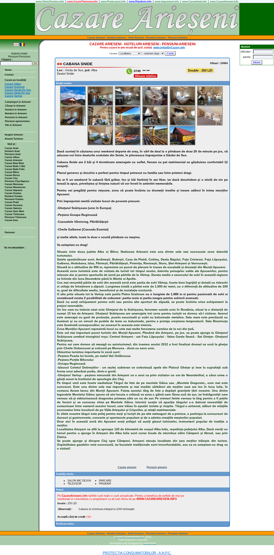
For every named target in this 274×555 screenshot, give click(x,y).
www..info (50, 1)
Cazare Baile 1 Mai (15, 166)
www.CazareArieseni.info (224, 1)
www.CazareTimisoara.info (82, 1)
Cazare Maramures (15, 187)
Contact (9, 74)
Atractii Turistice (14, 138)
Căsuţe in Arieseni (15, 105)
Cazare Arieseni (13, 160)
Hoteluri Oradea (13, 196)
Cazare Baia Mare (14, 163)
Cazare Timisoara (14, 214)
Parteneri (10, 232)
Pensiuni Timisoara (15, 217)
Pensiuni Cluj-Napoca (17, 181)
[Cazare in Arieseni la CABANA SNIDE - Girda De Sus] (73, 105)
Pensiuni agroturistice (17, 121)
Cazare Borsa (12, 175)
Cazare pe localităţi (15, 80)
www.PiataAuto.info (140, 1)
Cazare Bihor (12, 172)
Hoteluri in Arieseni (16, 109)
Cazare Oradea (13, 193)
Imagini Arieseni (14, 134)
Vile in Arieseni (13, 125)
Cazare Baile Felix (15, 169)
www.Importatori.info (167, 1)
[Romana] (22, 45)
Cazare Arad (11, 148)
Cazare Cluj (11, 178)
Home (8, 70)
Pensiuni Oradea (14, 199)
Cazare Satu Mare (14, 211)
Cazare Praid (12, 202)
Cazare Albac (12, 157)
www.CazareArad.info (194, 1)
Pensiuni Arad (13, 154)
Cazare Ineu (11, 220)
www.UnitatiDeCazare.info (169, 47)
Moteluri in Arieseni (16, 113)
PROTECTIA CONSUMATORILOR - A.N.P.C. (137, 553)
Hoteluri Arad (12, 151)
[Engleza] (16, 45)
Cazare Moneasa (14, 184)
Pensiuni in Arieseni (16, 117)
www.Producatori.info (113, 1)
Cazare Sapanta (13, 190)
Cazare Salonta (13, 208)
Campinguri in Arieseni (18, 102)
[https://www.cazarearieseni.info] (137, 34)
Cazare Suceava (13, 205)
